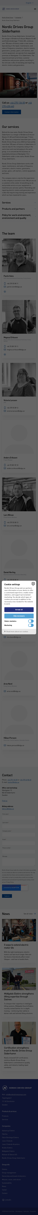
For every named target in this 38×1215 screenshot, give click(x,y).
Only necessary (19, 616)
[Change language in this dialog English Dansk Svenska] (33, 584)
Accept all (19, 609)
